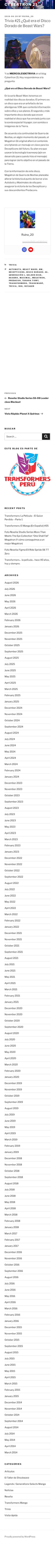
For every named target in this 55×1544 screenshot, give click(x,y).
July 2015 (10, 1358)
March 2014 (11, 1452)
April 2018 (10, 1208)
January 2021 (12, 1002)
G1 (46, 272)
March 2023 (11, 839)
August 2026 (12, 582)
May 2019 (10, 1127)
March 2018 (11, 1214)
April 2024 (10, 758)
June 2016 (10, 1289)
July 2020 (10, 1039)
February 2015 (12, 1390)
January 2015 (12, 1396)
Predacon (15, 280)
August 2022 (12, 883)
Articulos (10, 1471)
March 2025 (11, 689)
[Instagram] (24, 249)
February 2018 (12, 1221)
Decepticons (17, 272)
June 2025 (10, 670)
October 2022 (12, 870)
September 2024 (14, 726)
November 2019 (13, 1089)
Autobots (15, 269)
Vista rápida (11, 1515)
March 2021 (11, 989)
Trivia (13, 265)
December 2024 (13, 708)
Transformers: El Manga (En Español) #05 (27, 525)
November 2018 (13, 1164)
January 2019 (12, 1152)
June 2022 (10, 895)
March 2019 (11, 1139)
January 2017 (12, 1246)
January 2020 (12, 1077)
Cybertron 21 (21, 4)
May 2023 (10, 826)
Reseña (9, 1496)
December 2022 (13, 858)
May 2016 (10, 1296)
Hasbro (13, 278)
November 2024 (13, 714)
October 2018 (12, 1171)
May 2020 (10, 1052)
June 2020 (10, 1045)
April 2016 (10, 1302)
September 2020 (14, 1027)
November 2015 (13, 1333)
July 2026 (10, 589)
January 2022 (12, 926)
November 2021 (13, 939)
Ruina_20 (28, 16)
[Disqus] (27, 335)
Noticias (9, 1490)
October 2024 (12, 720)
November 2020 (13, 1014)
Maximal (25, 278)
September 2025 (14, 651)
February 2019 (12, 1145)
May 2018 (10, 1202)
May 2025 (10, 676)
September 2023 (14, 801)
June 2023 (10, 820)
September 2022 (14, 876)
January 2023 (12, 851)
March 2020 (11, 1064)
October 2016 (12, 1264)
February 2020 (12, 1070)
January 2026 (12, 626)
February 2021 (12, 995)
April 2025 (10, 682)
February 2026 (12, 620)
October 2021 (12, 945)
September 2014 (14, 1421)
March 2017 (11, 1233)
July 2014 (10, 1433)
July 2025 (10, 664)
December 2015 (13, 1327)
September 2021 (14, 952)
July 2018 (10, 1189)
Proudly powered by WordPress (20, 1536)
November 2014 (13, 1408)
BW (41, 269)
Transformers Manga (16, 1502)
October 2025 (12, 645)
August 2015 (11, 1352)
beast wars (30, 269)
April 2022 (10, 908)
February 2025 (12, 695)
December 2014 (13, 1402)
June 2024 (10, 745)
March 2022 (11, 914)
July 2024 (10, 739)
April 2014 (10, 1446)
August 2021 (11, 958)
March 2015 (11, 1383)
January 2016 (12, 1321)
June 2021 (10, 970)
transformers (18, 283)
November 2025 (13, 639)
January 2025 (12, 701)
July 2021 (10, 964)
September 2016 (14, 1271)
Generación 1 (17, 275)
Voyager (29, 286)
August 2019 (11, 1108)
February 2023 (12, 845)
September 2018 (14, 1177)
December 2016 (13, 1252)
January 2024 (12, 776)
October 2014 (12, 1414)
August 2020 (12, 1033)
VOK (20, 286)
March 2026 (11, 614)
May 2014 (10, 1440)
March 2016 (11, 1308)
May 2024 (10, 751)
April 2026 (10, 607)
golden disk (34, 275)
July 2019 (10, 1114)
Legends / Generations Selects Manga (25, 1484)
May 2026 (10, 601)
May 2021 (10, 977)
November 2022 (13, 864)
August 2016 (11, 1277)
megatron (38, 278)
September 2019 (14, 1102)
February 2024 (12, 770)
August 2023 (12, 808)
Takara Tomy (30, 280)
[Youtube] (30, 249)
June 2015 (10, 1364)
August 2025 (12, 657)
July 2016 (10, 1283)
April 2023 (10, 833)
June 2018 (10, 1195)
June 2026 (10, 595)
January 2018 (12, 1227)
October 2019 (12, 1095)
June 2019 (10, 1121)
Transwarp (36, 283)
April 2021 (10, 983)
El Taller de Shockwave (17, 1477)
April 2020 (10, 1058)
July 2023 (10, 814)
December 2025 (13, 632)
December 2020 (13, 1008)
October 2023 (12, 795)
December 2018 (13, 1158)
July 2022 (10, 889)
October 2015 (12, 1339)
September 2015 (14, 1346)
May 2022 (10, 901)
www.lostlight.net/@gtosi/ (34, 241)
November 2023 (13, 789)
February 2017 (12, 1239)
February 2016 (12, 1314)
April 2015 (10, 1377)
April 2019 (10, 1133)
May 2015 (10, 1371)
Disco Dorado (35, 272)
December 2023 (13, 783)
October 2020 (12, 1020)
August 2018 (11, 1183)
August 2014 (11, 1427)
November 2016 (13, 1258)
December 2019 (13, 1083)
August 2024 (12, 732)
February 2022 (12, 920)
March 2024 (11, 764)
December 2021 (13, 933)
